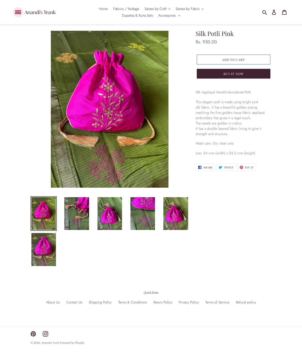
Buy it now (234, 74)
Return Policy (162, 302)
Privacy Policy (189, 302)
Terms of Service (217, 302)
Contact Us (74, 302)
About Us (53, 302)
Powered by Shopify (72, 343)
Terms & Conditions (132, 302)
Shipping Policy (100, 302)
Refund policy (246, 302)
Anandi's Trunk (50, 343)
